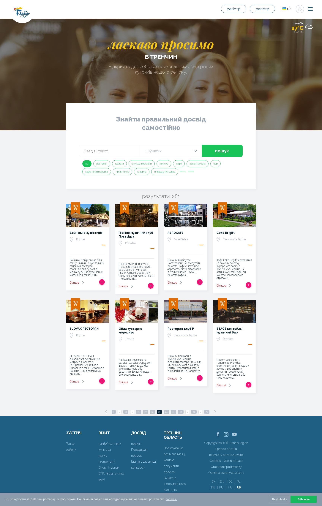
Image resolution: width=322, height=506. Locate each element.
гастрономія (107, 461)
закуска (164, 163)
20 (166, 412)
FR (213, 487)
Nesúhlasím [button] (279, 499)
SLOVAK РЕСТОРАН (84, 329)
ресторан (101, 163)
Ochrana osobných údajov (226, 473)
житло (103, 455)
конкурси (138, 467)
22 (180, 412)
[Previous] (106, 412)
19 (159, 412)
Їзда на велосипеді (144, 461)
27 (194, 412)
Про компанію (174, 448)
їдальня (119, 163)
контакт (169, 460)
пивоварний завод (164, 171)
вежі (102, 479)
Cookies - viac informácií (226, 461)
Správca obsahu (226, 449)
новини (136, 443)
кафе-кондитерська (96, 171)
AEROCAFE (176, 233)
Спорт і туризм (109, 467)
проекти (169, 472)
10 (126, 412)
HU (230, 487)
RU (221, 487)
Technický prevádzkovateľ (226, 455)
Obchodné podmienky (226, 467)
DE (230, 481)
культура (105, 449)
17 (145, 412)
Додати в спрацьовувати (102, 282)
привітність (122, 171)
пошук (222, 151)
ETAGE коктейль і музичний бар (230, 330)
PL (238, 481)
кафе (179, 163)
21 (173, 412)
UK (239, 487)
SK (213, 481)
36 (207, 412)
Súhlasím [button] (304, 499)
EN (222, 481)
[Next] (215, 412)
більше (74, 282)
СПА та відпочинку (111, 473)
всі (87, 163)
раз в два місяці (174, 454)
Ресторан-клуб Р (181, 329)
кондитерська (198, 163)
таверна (141, 171)
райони (71, 449)
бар (215, 163)
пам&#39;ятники (110, 443)
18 (152, 412)
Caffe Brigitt (226, 233)
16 (139, 412)
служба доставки (142, 163)
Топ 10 (70, 443)
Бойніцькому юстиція (86, 233)
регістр (233, 9)
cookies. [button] (171, 499)
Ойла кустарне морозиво (130, 330)
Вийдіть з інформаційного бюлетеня (175, 484)
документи (171, 466)
